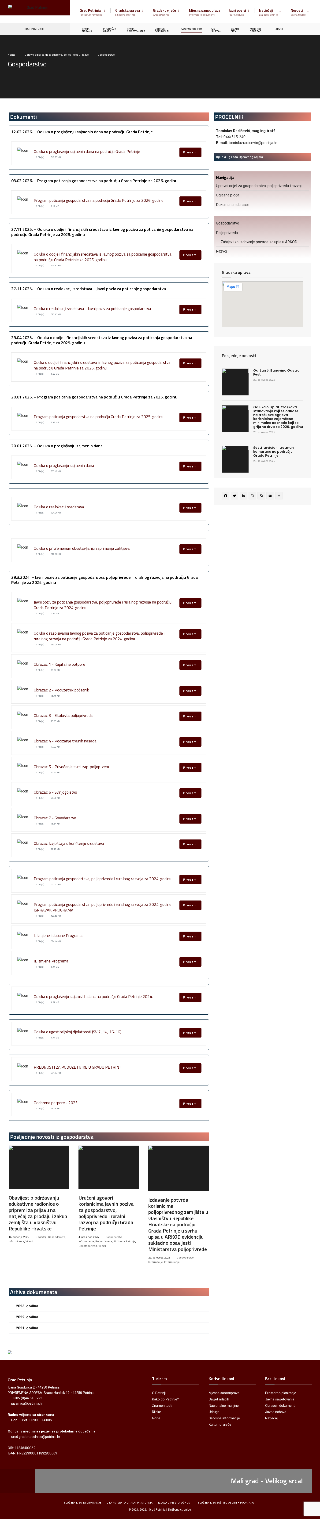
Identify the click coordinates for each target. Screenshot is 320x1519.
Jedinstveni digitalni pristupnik (130, 1502)
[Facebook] (292, 29)
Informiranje (16, 1241)
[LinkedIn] (244, 496)
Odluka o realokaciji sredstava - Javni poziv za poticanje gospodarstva (92, 308)
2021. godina (27, 1328)
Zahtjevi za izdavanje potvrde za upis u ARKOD (259, 242)
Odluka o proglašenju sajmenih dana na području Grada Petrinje (87, 151)
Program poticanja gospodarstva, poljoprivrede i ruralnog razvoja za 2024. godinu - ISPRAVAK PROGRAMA (104, 907)
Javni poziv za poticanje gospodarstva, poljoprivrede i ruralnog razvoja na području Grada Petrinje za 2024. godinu (102, 605)
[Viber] (261, 496)
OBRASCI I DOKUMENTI (162, 30)
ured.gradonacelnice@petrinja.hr (35, 1437)
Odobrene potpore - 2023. (56, 1102)
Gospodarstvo (56, 1237)
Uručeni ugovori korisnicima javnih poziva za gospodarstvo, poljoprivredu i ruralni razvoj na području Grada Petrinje (106, 1213)
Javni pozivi (237, 12)
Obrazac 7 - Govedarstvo (55, 818)
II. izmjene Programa (51, 961)
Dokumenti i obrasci (232, 205)
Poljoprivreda (103, 1241)
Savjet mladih (219, 1399)
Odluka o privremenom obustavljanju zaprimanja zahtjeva (82, 548)
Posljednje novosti (239, 355)
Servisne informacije (224, 1418)
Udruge (214, 1412)
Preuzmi (190, 152)
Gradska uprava (127, 12)
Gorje (156, 1418)
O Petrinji (159, 1393)
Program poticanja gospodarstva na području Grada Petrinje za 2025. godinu (98, 416)
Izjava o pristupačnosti (175, 1502)
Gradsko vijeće (164, 12)
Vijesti (29, 1241)
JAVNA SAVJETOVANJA (136, 30)
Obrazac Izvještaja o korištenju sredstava (69, 843)
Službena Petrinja (124, 1241)
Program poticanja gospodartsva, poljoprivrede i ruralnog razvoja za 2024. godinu (102, 878)
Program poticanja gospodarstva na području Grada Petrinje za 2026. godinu (98, 200)
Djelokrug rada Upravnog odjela (239, 156)
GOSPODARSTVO (191, 29)
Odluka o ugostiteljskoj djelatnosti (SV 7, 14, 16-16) (77, 1032)
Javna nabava (275, 1412)
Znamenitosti (162, 1406)
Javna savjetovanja (279, 1399)
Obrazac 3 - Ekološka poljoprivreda (63, 715)
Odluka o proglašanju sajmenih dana (64, 465)
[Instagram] (300, 29)
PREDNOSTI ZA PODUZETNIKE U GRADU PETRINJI (78, 1067)
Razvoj (221, 251)
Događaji (41, 1237)
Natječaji (268, 12)
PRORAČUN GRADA (109, 30)
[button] (109, 1306)
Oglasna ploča (227, 195)
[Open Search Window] (309, 29)
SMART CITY (235, 30)
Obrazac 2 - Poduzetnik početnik (61, 690)
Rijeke (156, 1412)
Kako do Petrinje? (165, 1399)
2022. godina (27, 1317)
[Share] (279, 496)
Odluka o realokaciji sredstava (59, 507)
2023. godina (27, 1306)
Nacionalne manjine (224, 1406)
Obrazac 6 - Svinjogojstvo (55, 792)
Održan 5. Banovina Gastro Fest (276, 372)
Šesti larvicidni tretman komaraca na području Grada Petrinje (273, 451)
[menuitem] (95, 11)
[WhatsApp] (253, 496)
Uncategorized (87, 1246)
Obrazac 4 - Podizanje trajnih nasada (65, 741)
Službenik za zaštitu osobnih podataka (226, 1502)
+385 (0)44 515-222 (27, 1398)
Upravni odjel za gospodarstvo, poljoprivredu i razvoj (57, 54)
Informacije (155, 1262)
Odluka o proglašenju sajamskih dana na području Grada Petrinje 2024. (93, 996)
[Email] (270, 496)
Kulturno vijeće (220, 1425)
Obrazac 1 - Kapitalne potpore (59, 664)
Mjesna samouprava (204, 12)
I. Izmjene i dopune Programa (58, 935)
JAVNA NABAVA (87, 30)
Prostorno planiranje (280, 1393)
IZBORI (279, 29)
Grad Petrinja (91, 12)
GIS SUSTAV (216, 30)
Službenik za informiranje (82, 1502)
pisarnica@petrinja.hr (27, 1404)
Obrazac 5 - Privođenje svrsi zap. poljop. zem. (72, 766)
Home (11, 54)
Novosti (298, 12)
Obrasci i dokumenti (280, 1406)
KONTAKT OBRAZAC (256, 30)
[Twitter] (235, 496)
